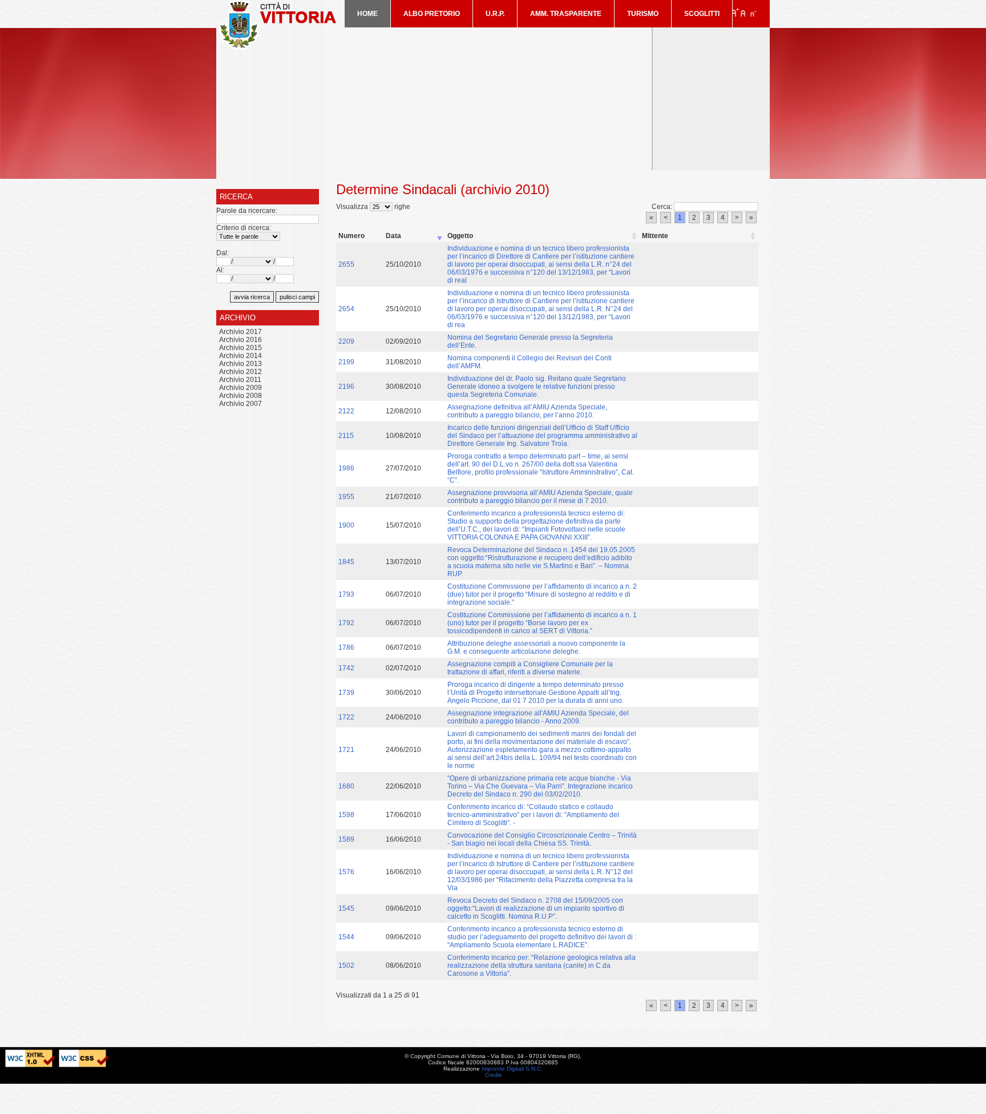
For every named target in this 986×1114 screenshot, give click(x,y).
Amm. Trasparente (565, 14)
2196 (346, 387)
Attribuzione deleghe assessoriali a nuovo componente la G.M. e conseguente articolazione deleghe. (536, 647)
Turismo (642, 14)
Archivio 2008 (240, 396)
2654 (346, 309)
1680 (346, 786)
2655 (346, 264)
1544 (346, 937)
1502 (346, 966)
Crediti (493, 1075)
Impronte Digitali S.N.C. (512, 1068)
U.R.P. (495, 14)
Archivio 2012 (240, 372)
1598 (346, 815)
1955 (346, 497)
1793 (346, 594)
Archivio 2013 (240, 364)
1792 (346, 623)
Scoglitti (702, 14)
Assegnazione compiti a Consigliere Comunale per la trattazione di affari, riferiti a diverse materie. (530, 668)
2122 (346, 411)
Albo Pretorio (431, 14)
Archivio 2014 (240, 356)
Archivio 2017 (240, 332)
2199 (346, 362)
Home (367, 14)
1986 (346, 468)
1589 (346, 839)
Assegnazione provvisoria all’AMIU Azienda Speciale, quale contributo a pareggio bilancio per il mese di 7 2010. (540, 497)
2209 (346, 341)
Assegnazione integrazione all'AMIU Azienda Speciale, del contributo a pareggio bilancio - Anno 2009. (538, 717)
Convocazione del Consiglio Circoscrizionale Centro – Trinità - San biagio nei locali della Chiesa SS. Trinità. (542, 839)
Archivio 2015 (240, 348)
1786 (346, 647)
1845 (346, 562)
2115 (346, 436)
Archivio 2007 (240, 404)
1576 (346, 872)
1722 (346, 717)
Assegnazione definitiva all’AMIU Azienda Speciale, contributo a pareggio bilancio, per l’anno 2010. (527, 411)
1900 (346, 525)
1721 (346, 750)
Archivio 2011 (240, 380)
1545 (346, 908)
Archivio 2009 (240, 388)
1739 (346, 693)
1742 (346, 668)
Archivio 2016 (240, 340)
